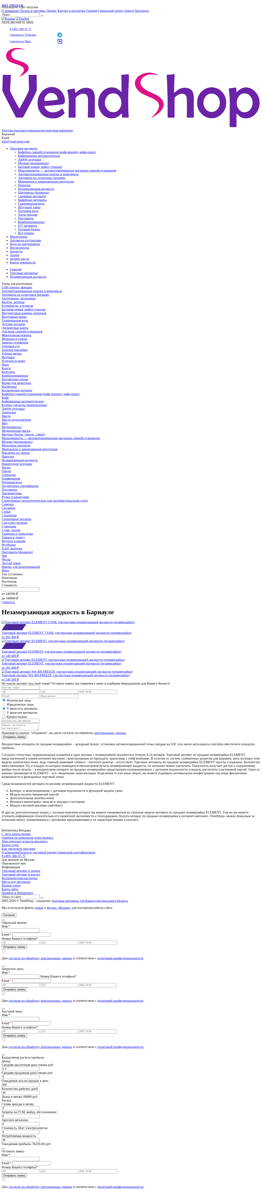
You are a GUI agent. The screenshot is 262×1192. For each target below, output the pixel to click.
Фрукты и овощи (14, 541)
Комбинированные (31, 222)
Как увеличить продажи (18, 848)
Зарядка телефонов (15, 342)
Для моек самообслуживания (22, 331)
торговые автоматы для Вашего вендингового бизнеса (90, 901)
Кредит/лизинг (16, 716)
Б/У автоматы (27, 225)
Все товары (26, 233)
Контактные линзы (15, 379)
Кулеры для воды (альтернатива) (24, 405)
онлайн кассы (19, 258)
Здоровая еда (11, 346)
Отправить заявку (14, 736)
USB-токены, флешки (17, 287)
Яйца (5, 570)
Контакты (142, 10)
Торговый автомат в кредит (21, 874)
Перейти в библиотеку (17, 893)
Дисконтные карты (15, 328)
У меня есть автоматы (22, 708)
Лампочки (9, 412)
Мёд (5, 423)
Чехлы (6, 559)
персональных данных (110, 733)
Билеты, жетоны (13, 302)
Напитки (24, 185)
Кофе (5, 397)
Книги (6, 368)
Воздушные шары (14, 316)
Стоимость (9, 585)
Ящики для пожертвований (21, 567)
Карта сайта (10, 889)
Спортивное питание (16, 519)
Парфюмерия (11, 478)
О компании (10, 10)
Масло (6, 416)
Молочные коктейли (16, 445)
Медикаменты (11, 427)
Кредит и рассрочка (71, 10)
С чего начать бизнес (16, 834)
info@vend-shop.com (16, 141)
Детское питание (13, 324)
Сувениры (9, 526)
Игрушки (8, 357)
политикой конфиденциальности (120, 958)
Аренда (129, 10)
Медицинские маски (16, 430)
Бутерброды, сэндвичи (17, 305)
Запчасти (16, 251)
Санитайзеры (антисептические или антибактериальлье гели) (45, 500)
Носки (6, 467)
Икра (5, 364)
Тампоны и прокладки (17, 533)
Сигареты (8, 508)
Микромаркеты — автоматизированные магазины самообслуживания (67, 170)
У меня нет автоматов (22, 712)
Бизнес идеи (10, 845)
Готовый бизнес (29, 229)
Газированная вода (31, 203)
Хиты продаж (27, 214)
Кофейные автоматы (32, 200)
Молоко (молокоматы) (33, 163)
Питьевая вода (28, 211)
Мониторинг (19, 236)
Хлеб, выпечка (12, 548)
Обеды (6, 471)
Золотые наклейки (14, 350)
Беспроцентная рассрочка (19, 878)
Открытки (9, 475)
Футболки (9, 544)
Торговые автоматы (23, 148)
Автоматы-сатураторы (25, 240)
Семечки (8, 504)
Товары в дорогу (13, 537)
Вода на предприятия (25, 244)
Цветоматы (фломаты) (33, 192)
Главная (15, 269)
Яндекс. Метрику (59, 907)
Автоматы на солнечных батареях (42, 178)
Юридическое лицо (20, 704)
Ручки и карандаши (15, 497)
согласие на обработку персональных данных (40, 958)
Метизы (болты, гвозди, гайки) (23, 434)
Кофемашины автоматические (39, 156)
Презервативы (12, 493)
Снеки (6, 511)
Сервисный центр (110, 10)
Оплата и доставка (33, 10)
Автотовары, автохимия (18, 298)
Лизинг (51, 10)
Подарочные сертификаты (20, 486)
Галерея (91, 10)
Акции (14, 255)
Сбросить (8, 602)
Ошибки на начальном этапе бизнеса (27, 837)
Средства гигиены (14, 522)
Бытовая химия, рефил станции (40, 167)
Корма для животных (16, 383)
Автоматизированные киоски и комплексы (48, 174)
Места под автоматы (16, 882)
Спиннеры (9, 515)
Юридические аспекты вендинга (24, 841)
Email (7, 934)
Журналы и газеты (14, 339)
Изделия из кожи (13, 361)
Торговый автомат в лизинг (21, 870)
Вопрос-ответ (11, 885)
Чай (4, 555)
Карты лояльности (23, 262)
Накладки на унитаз (16, 453)
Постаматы (26, 218)
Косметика (9, 386)
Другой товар (11, 563)
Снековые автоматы (32, 196)
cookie (39, 907)
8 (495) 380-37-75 (20, 29)
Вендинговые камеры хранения (24, 313)
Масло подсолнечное (16, 419)
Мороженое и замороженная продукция (46, 181)
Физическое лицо (19, 700)
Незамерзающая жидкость (36, 189)
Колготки (8, 372)
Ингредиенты (19, 247)
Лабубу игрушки (29, 159)
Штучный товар (29, 207)
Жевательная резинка (16, 335)
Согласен (9, 915)
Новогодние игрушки (17, 464)
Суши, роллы (11, 530)
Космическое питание (17, 390)
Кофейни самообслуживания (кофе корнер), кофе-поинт (57, 152)
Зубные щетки (12, 353)
